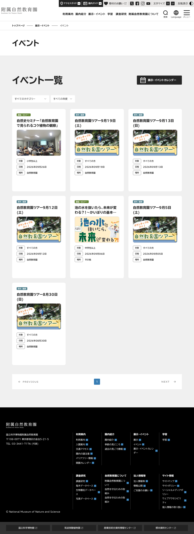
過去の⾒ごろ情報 (114, 449)
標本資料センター (164, 528)
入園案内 (80, 444)
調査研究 (121, 14)
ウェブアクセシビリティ (171, 500)
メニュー (186, 17)
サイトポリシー (169, 486)
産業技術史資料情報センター (118, 528)
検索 (165, 17)
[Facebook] (137, 3)
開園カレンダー (83, 463)
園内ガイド (93, 3)
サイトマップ (168, 481)
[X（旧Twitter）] (132, 3)
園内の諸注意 (83, 454)
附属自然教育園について (115, 483)
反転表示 (183, 3)
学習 (110, 14)
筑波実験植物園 (72, 528)
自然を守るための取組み (115, 491)
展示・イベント (96, 14)
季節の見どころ (112, 444)
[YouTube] (148, 3)
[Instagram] (143, 3)
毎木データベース (84, 486)
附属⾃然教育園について (144, 14)
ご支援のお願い (141, 490)
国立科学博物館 (26, 528)
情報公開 (138, 486)
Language (176, 17)
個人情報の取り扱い (172, 507)
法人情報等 (139, 481)
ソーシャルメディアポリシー (172, 492)
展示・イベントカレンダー (144, 451)
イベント (137, 444)
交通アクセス (82, 449)
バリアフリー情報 (84, 458)
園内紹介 (80, 14)
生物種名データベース (86, 492)
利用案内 (68, 14)
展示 (136, 440)
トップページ (18, 25)
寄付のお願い (116, 3)
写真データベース (84, 499)
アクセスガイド (70, 3)
